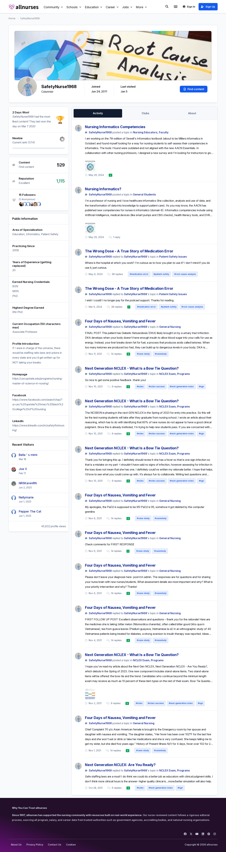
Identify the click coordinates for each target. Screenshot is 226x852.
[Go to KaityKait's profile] (39, 204)
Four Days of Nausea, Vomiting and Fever (120, 321)
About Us (16, 844)
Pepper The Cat (30, 511)
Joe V (23, 469)
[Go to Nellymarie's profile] (13, 498)
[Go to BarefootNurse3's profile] (28, 204)
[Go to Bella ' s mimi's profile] (13, 455)
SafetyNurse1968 (100, 132)
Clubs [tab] (145, 113)
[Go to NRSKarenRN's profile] (13, 483)
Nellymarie (26, 497)
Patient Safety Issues (173, 256)
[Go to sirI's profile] (32, 204)
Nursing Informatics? (103, 189)
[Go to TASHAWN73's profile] (25, 204)
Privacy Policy (34, 844)
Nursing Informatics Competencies (115, 127)
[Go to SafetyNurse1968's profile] (78, 128)
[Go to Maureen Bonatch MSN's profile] (35, 204)
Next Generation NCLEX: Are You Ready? (120, 765)
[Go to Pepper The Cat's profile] (13, 512)
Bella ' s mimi (28, 455)
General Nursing (170, 326)
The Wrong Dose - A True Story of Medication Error (129, 251)
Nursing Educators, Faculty (150, 132)
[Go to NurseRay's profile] (21, 204)
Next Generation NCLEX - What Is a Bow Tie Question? (132, 368)
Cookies (71, 844)
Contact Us (54, 844)
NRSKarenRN (28, 483)
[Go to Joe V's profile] (13, 469)
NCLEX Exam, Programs (174, 374)
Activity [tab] (98, 113)
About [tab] (192, 113)
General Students (144, 194)
